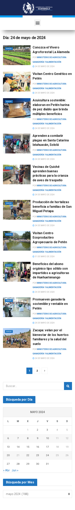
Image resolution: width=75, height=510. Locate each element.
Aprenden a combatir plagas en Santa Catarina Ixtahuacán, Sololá (51, 140)
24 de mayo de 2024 (44, 66)
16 (37, 446)
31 (47, 463)
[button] (37, 22)
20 (8, 455)
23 (37, 455)
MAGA (9, 48)
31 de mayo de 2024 (44, 256)
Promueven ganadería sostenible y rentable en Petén (50, 303)
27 (8, 463)
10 (47, 438)
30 (37, 463)
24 (47, 455)
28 (18, 463)
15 (27, 446)
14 (18, 446)
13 (8, 446)
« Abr (6, 470)
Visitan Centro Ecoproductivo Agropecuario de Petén (50, 237)
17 (47, 446)
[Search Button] (68, 386)
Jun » (15, 470)
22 (27, 455)
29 (27, 463)
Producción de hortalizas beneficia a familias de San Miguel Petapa (52, 206)
